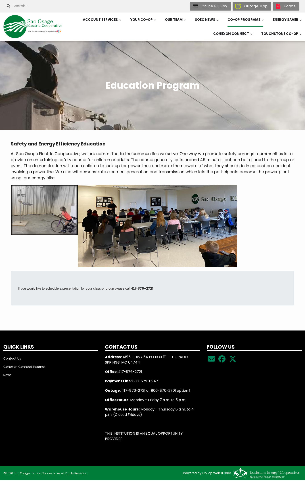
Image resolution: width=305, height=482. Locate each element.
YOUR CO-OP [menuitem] (143, 22)
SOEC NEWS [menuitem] (207, 22)
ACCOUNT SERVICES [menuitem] (102, 22)
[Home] (38, 26)
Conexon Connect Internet (24, 366)
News (7, 375)
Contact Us (12, 358)
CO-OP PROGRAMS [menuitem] (246, 22)
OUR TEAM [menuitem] (175, 22)
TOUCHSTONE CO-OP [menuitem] (281, 36)
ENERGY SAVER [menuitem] (287, 22)
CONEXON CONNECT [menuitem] (233, 36)
